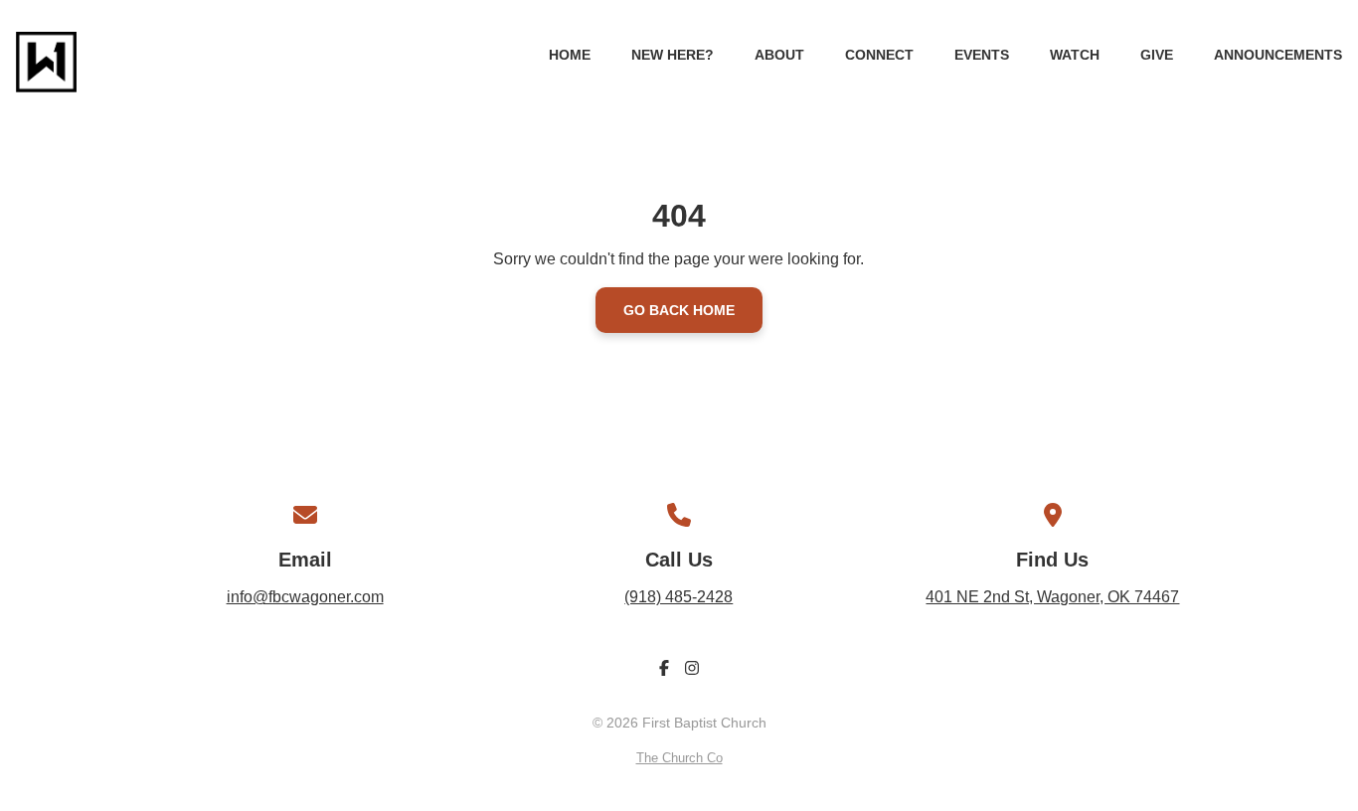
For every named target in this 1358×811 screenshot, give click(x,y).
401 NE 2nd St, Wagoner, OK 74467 (1052, 596)
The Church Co (679, 757)
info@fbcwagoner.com (305, 596)
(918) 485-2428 (678, 596)
